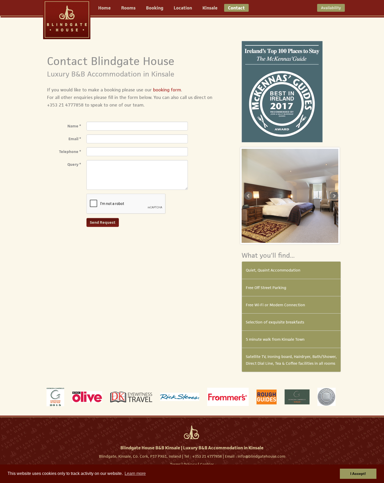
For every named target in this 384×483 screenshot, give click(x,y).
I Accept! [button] (358, 474)
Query (74, 164)
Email (74, 138)
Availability (331, 7)
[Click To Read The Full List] (282, 91)
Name (74, 125)
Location (183, 8)
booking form (167, 90)
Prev (248, 196)
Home (104, 8)
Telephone (70, 151)
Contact (236, 8)
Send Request (102, 222)
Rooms (128, 8)
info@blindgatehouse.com (261, 456)
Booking (154, 8)
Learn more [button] (135, 473)
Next (334, 196)
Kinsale (210, 8)
